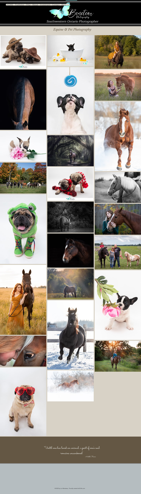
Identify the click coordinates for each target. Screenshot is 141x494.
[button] (19, 5)
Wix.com (82, 488)
